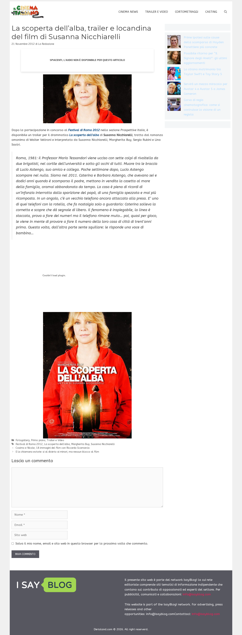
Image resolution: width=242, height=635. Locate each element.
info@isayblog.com (197, 594)
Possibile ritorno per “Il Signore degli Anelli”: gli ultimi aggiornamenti (205, 58)
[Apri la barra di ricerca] (225, 11)
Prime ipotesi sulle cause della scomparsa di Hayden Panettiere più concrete (204, 42)
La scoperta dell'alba (57, 444)
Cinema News (128, 11)
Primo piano (38, 440)
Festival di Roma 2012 (29, 444)
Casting (211, 11)
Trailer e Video (156, 11)
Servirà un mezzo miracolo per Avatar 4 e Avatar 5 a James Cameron (205, 88)
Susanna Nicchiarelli (103, 444)
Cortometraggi (186, 11)
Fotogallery (23, 440)
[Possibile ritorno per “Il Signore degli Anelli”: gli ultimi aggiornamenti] (174, 58)
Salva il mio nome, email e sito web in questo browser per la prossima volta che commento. (81, 543)
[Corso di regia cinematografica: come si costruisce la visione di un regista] (174, 105)
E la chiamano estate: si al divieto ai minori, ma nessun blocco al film (57, 451)
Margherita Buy (80, 444)
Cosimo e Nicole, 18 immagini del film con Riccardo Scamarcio (53, 447)
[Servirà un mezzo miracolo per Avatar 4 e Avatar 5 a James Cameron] (174, 89)
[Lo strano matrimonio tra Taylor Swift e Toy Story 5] (174, 74)
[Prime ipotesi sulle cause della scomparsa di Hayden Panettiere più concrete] (174, 42)
